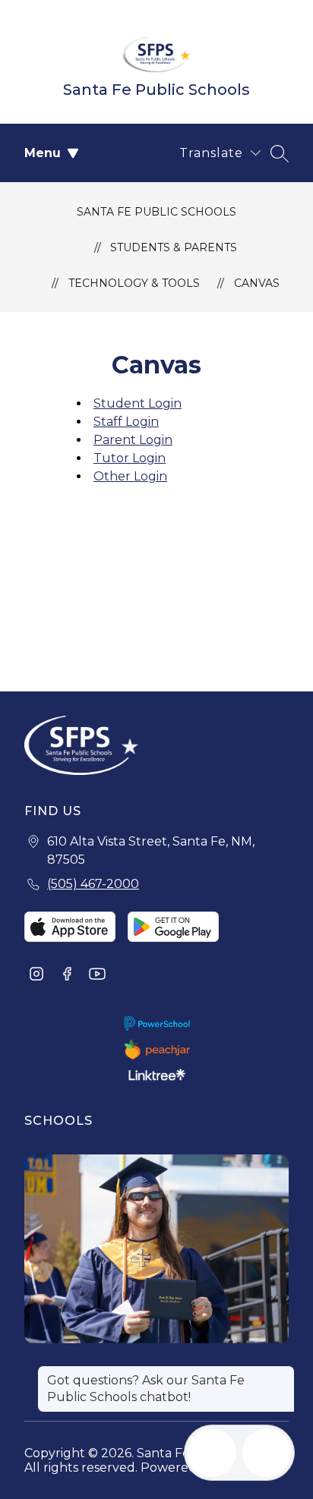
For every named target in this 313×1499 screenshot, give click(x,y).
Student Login (137, 403)
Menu (42, 153)
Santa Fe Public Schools (156, 212)
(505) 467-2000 (93, 884)
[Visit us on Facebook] (67, 975)
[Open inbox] (212, 1452)
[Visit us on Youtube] (97, 975)
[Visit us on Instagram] (36, 975)
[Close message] (282, 1373)
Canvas (257, 283)
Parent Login (132, 440)
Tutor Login (129, 458)
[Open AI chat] (266, 1452)
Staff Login (126, 421)
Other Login (130, 476)
